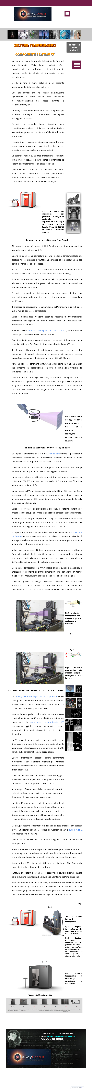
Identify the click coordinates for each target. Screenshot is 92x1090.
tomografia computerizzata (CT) (46, 722)
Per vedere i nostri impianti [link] (74, 47)
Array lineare (53, 453)
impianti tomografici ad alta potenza (46, 330)
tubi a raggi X (75, 829)
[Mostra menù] (67, 13)
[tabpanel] (35, 125)
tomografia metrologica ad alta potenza (36, 696)
